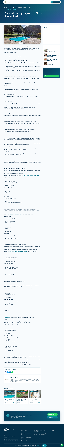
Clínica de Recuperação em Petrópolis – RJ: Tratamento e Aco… (53, 56)
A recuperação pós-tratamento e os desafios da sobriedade (21, 400)
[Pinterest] (15, 440)
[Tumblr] (17, 440)
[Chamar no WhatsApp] (62, 444)
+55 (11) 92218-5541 (53, 430)
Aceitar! (44, 445)
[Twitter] (8, 372)
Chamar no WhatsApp (49, 75)
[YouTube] (9, 440)
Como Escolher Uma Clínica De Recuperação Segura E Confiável (52, 52)
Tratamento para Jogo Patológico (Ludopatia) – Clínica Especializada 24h (26, 433)
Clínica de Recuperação (12, 7)
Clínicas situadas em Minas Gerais (14, 214)
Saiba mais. (38, 445)
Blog (7, 7)
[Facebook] (6, 372)
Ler (13, 402)
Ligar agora (51, 417)
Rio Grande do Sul (7, 317)
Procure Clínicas (18, 364)
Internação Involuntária (24, 440)
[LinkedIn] (10, 372)
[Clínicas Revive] (7, 2)
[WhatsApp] (12, 372)
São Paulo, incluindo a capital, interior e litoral (31, 175)
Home (4, 7)
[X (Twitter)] (13, 440)
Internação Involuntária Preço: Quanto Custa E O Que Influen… (53, 64)
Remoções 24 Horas (24, 430)
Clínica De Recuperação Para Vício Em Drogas (34, 400)
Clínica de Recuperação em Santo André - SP (9, 400)
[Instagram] (7, 440)
